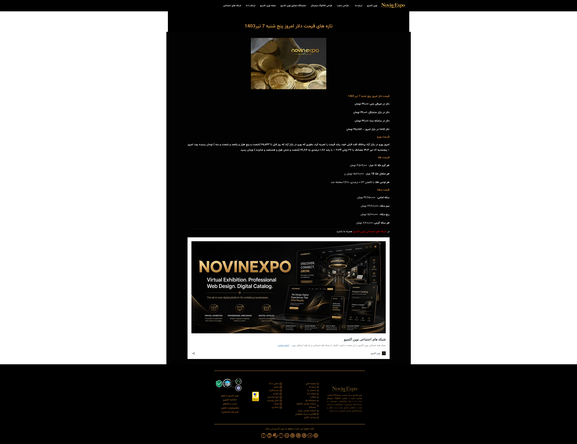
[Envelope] (280, 435)
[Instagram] (315, 435)
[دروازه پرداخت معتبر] (255, 396)
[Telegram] (309, 435)
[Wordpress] (286, 435)
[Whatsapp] (304, 435)
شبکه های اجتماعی (376, 231)
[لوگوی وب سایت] (392, 6)
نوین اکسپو (359, 231)
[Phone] (275, 435)
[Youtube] (263, 435)
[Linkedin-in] (269, 435)
